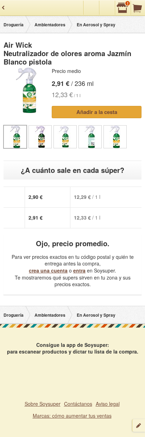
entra (79, 270)
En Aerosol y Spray (96, 24)
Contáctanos (78, 403)
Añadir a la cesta (96, 112)
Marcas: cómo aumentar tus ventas (72, 415)
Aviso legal (108, 403)
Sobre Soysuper (43, 403)
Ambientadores (49, 24)
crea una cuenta (48, 270)
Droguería (14, 24)
